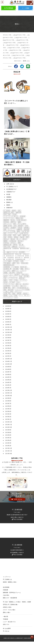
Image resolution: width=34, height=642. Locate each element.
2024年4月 (8, 379)
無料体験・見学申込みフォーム (12, 592)
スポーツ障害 (13, 295)
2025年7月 (8, 340)
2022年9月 (8, 430)
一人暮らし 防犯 (8, 291)
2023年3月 (8, 414)
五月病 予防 (7, 293)
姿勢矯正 (26, 227)
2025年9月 (8, 335)
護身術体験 (24, 263)
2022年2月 (8, 445)
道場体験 (22, 216)
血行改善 (10, 289)
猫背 (19, 243)
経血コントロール (12, 252)
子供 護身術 (7, 263)
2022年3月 (8, 443)
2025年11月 (8, 329)
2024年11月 (8, 361)
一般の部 (5, 616)
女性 (19, 210)
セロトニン (18, 291)
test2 (18, 282)
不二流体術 (7, 210)
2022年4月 (8, 440)
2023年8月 (8, 401)
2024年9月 (8, 366)
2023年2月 (8, 416)
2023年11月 (8, 393)
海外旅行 (17, 274)
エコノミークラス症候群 (22, 289)
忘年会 (5, 282)
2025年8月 (8, 337)
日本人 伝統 (7, 214)
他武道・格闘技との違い (10, 582)
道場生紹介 (9, 207)
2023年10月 (8, 395)
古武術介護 (13, 241)
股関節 (16, 237)
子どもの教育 (22, 224)
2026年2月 (8, 322)
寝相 (14, 293)
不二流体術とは (7, 579)
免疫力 (5, 280)
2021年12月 (8, 448)
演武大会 (6, 239)
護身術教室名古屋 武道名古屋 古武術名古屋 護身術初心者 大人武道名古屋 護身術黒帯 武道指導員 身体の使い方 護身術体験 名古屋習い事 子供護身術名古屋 (16, 257)
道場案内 (13, 227)
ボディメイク (7, 224)
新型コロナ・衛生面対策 (10, 597)
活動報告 (9, 197)
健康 (19, 222)
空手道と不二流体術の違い (10, 604)
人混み (16, 280)
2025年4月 (8, 348)
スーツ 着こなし (24, 295)
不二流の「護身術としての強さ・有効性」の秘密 (17, 602)
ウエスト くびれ (13, 233)
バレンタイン (13, 276)
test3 (16, 297)
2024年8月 (8, 369)
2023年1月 (8, 419)
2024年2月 (8, 385)
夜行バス (23, 286)
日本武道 (6, 222)
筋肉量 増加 (7, 287)
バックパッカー (8, 274)
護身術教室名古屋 (9, 265)
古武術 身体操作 (21, 220)
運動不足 (13, 222)
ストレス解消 (7, 261)
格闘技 (5, 241)
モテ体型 (12, 282)
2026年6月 (8, 311)
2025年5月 (8, 345)
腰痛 (18, 231)
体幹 (14, 224)
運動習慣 (6, 220)
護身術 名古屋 (8, 225)
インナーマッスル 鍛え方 (11, 216)
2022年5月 (8, 437)
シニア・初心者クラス (9, 621)
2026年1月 (8, 324)
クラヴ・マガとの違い (9, 609)
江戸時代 (15, 261)
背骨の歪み (25, 274)
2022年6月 (8, 435)
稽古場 (13, 239)
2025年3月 (8, 350)
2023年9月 (8, 398)
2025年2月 (8, 353)
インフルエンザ (12, 278)
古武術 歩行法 (24, 233)
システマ (23, 270)
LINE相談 (8, 8)
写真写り (25, 293)
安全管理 (21, 252)
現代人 (27, 268)
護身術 (14, 210)
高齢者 (22, 237)
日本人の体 (7, 246)
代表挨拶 (5, 590)
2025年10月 (8, 332)
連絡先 (8, 205)
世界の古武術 (7, 235)
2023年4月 (8, 411)
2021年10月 (8, 453)
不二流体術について (12, 186)
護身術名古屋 (7, 244)
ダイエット (11, 229)
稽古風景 (9, 199)
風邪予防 (21, 278)
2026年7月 (8, 308)
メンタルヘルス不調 (9, 231)
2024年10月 (8, 364)
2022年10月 (8, 427)
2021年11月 (8, 451)
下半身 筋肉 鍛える (22, 287)
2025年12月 (8, 327)
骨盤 (20, 276)
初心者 (13, 220)
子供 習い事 (25, 231)
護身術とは (9, 202)
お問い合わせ (10, 184)
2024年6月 (8, 374)
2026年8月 (8, 306)
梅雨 (19, 235)
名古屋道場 (6, 587)
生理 (22, 261)
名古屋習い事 (7, 268)
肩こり (19, 239)
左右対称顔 (7, 286)
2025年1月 (8, 356)
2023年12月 (8, 390)
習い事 (21, 244)
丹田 (26, 225)
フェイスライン (8, 297)
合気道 (20, 227)
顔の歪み (25, 284)
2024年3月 (8, 382)
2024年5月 (8, 377)
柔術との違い (7, 612)
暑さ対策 (12, 272)
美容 (27, 237)
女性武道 (19, 272)
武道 (5, 237)
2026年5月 (8, 314)
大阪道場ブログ (10, 191)
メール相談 (25, 8)
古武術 (14, 214)
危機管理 (19, 229)
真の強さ (20, 241)
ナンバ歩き (7, 270)
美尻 (5, 233)
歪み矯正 (26, 276)
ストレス (21, 246)
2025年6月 (8, 343)
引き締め (6, 227)
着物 (22, 268)
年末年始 (6, 243)
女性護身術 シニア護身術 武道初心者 (15, 267)
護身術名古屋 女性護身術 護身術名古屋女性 (16, 249)
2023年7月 (8, 403)
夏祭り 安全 (16, 263)
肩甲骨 (15, 244)
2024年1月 (8, 387)
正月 (11, 280)
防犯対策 (26, 229)
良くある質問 (7, 628)
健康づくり (15, 270)
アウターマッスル (9, 284)
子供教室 (5, 619)
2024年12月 (8, 358)
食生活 (5, 276)
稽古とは (18, 284)
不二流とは (6, 631)
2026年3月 (8, 319)
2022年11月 (8, 424)
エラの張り (15, 286)
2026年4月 (8, 316)
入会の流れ (6, 595)
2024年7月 (8, 372)
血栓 (5, 289)
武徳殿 (5, 272)
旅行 (14, 287)
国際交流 (14, 246)
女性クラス (6, 624)
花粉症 (10, 237)
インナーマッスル (9, 218)
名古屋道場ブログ (11, 189)
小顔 (5, 278)
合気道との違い (7, 607)
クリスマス (23, 280)
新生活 (25, 239)
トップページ (7, 576)
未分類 (8, 194)
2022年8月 (8, 432)
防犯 (14, 235)
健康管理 (18, 212)
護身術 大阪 (19, 218)
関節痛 (5, 295)
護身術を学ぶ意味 (9, 212)
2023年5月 (8, 408)
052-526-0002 (18, 519)
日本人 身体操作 (18, 225)
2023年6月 (8, 406)
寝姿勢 (19, 293)
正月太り (13, 243)
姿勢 (5, 229)
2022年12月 (8, 422)
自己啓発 (15, 268)
